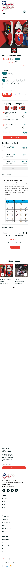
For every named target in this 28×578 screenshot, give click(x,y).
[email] (10, 486)
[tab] (13, 287)
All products (7, 18)
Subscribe (14, 468)
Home (1, 18)
